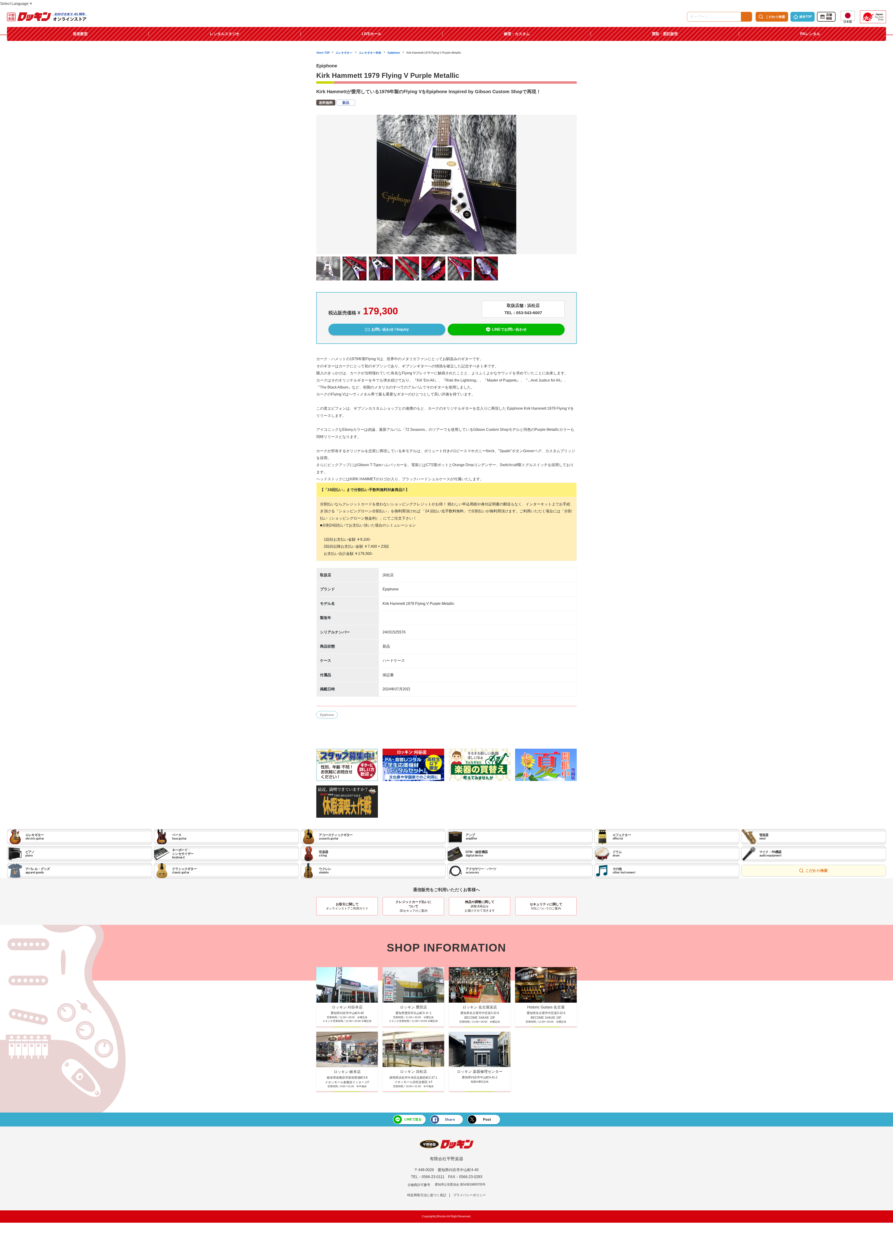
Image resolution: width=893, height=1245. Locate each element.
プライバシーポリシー (469, 1195)
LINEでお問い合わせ (509, 329)
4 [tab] (446, 257)
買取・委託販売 (665, 34)
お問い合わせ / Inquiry (390, 329)
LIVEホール (371, 34)
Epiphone (394, 52)
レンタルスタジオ (225, 34)
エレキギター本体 (370, 52)
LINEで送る (413, 1119)
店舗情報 (829, 16)
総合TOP (806, 16)
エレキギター (344, 52)
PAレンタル (810, 34)
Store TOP (323, 52)
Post (487, 1119)
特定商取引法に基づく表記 (426, 1195)
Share (450, 1119)
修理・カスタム (517, 34)
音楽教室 (80, 34)
